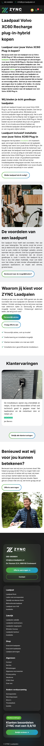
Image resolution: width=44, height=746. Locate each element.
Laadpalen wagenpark (14, 615)
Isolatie (9, 695)
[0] (36, 10)
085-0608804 (12, 546)
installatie (23, 133)
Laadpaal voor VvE (13, 596)
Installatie (10, 599)
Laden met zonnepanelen (15, 586)
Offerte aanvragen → (22, 560)
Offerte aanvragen (11, 477)
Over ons (9, 673)
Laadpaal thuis (11, 583)
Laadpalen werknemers (15, 612)
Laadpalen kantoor (13, 621)
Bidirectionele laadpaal (15, 593)
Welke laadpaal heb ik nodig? (16, 168)
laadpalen (6, 53)
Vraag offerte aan (11, 315)
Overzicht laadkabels (14, 638)
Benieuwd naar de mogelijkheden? (18, 264)
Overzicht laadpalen (13, 635)
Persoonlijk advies (11, 307)
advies (15, 62)
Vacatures (10, 667)
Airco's (8, 689)
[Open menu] (41, 10)
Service (8, 654)
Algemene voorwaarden (15, 660)
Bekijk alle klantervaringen (22, 425)
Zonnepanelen (11, 683)
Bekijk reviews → (22, 722)
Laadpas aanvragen (13, 641)
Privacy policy (11, 663)
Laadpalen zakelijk (13, 609)
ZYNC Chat (10, 670)
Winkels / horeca (12, 618)
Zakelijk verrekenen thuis (15, 589)
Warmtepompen (12, 686)
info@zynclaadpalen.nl (26, 2)
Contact (22, 566)
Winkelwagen (11, 657)
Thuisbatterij (11, 692)
